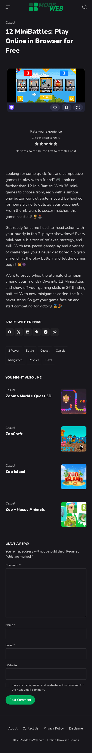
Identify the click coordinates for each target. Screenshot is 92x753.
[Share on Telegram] (46, 332)
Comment (13, 565)
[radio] (37, 144)
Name (10, 625)
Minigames (15, 360)
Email (10, 645)
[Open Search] (84, 7)
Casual (10, 22)
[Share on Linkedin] (28, 332)
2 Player (13, 351)
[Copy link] (54, 332)
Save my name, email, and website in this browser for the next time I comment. (48, 687)
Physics (34, 360)
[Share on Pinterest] (37, 332)
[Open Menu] (8, 7)
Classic (60, 351)
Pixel (49, 360)
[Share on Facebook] (10, 332)
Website (11, 665)
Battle (30, 351)
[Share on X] (19, 332)
